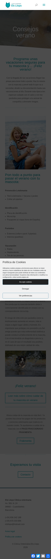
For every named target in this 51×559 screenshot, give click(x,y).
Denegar (25, 289)
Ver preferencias (25, 296)
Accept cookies (25, 282)
